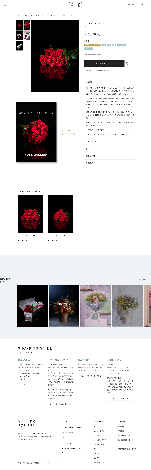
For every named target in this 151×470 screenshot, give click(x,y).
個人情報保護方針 (124, 440)
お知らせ (96, 453)
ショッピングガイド (100, 440)
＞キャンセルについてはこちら (60, 404)
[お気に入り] (127, 63)
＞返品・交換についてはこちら (90, 376)
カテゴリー (97, 458)
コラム (95, 449)
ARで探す (96, 462)
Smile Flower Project (71, 427)
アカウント (97, 427)
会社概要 (121, 427)
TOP (19, 15)
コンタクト (97, 436)
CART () (143, 4)
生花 (54, 15)
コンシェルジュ (98, 431)
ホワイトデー (46, 15)
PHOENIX (67, 443)
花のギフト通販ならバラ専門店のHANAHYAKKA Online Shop (40, 463)
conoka (66, 438)
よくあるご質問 (98, 444)
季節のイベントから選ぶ (31, 15)
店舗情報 (121, 431)
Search (132, 4)
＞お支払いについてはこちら (31, 385)
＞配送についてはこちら (120, 398)
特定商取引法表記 (124, 436)
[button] (77, 55)
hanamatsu (67, 432)
